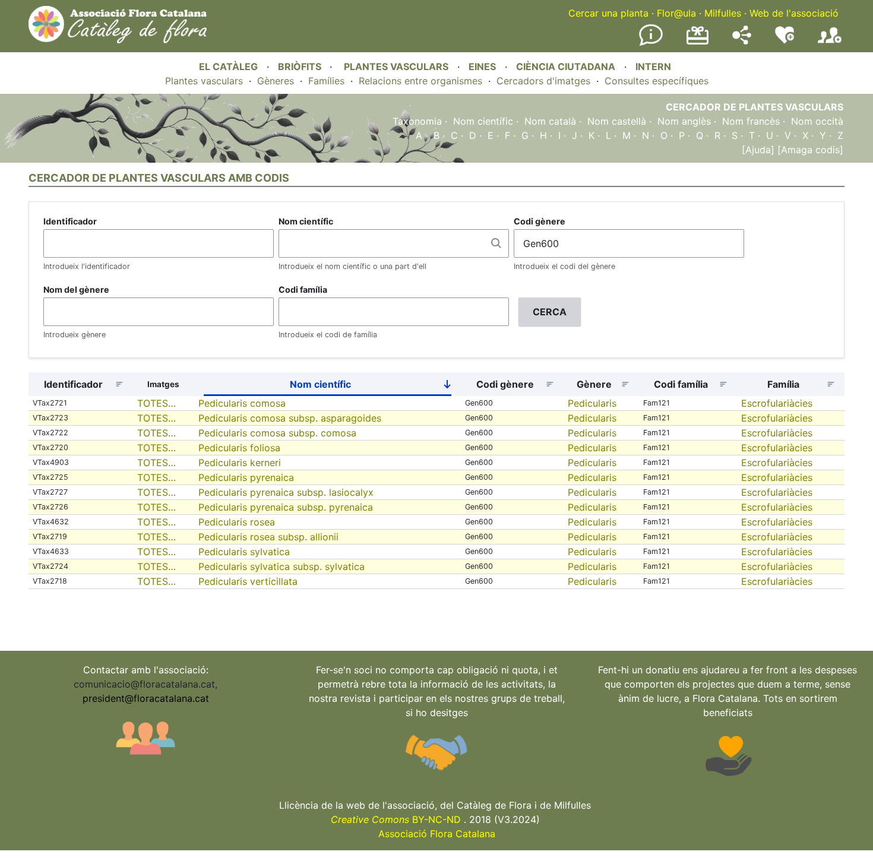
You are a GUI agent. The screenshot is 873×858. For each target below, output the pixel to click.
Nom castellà (616, 121)
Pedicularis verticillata (248, 581)
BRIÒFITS (301, 66)
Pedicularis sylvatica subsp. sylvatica (281, 566)
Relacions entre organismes (420, 81)
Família (783, 384)
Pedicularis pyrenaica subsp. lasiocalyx (286, 492)
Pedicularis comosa (242, 403)
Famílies (326, 81)
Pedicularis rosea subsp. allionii (268, 537)
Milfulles (722, 13)
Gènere (594, 384)
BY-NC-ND (396, 819)
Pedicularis (592, 403)
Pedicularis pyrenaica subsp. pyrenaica (285, 507)
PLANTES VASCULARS (396, 66)
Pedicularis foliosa (239, 448)
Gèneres (275, 81)
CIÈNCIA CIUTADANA (565, 66)
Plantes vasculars (204, 81)
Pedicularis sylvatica (244, 552)
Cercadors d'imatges (543, 81)
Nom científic (483, 121)
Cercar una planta (608, 13)
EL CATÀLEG (228, 66)
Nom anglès (684, 121)
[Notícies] (651, 43)
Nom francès (751, 121)
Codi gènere (539, 221)
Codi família (303, 289)
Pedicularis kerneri (239, 462)
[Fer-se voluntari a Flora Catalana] (784, 41)
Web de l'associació (794, 13)
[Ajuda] (758, 150)
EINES (482, 66)
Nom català (550, 121)
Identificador (70, 221)
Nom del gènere (76, 289)
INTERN (653, 66)
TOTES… (156, 403)
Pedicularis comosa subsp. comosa (277, 433)
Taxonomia (417, 121)
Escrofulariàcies (776, 403)
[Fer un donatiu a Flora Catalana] (697, 43)
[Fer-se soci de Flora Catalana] (830, 43)
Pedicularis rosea (236, 522)
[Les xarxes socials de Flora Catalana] (741, 41)
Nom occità (817, 121)
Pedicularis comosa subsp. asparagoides (289, 418)
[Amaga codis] (808, 150)
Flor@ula (676, 13)
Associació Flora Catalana (436, 834)
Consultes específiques (656, 81)
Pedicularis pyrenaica (246, 477)
